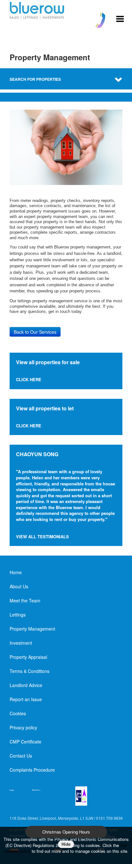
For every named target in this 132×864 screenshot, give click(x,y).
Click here (28, 379)
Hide (66, 844)
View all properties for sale (48, 362)
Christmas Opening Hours (66, 832)
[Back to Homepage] (120, 18)
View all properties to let (45, 408)
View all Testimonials (42, 536)
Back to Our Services (35, 332)
